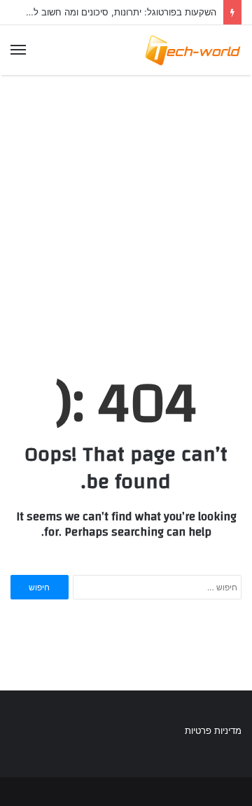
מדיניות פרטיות (213, 730)
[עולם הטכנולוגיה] (192, 50)
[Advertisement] (126, 207)
